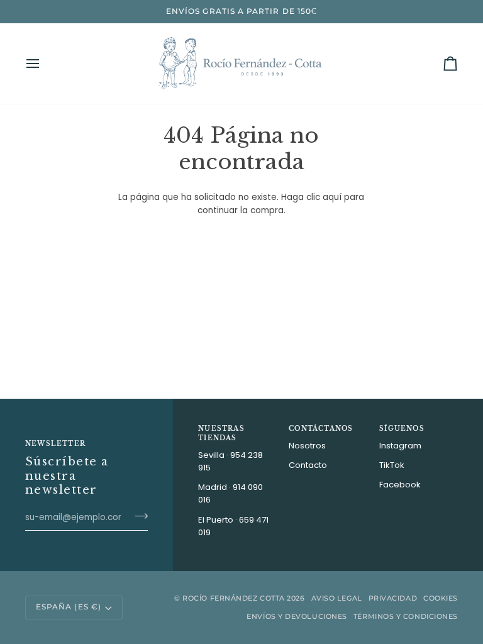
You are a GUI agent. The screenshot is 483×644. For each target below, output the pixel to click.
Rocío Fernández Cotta (233, 598)
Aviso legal (336, 598)
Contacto (308, 465)
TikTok (391, 465)
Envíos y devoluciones (297, 616)
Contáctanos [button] (321, 429)
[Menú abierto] (44, 63)
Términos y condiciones (405, 616)
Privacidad (393, 598)
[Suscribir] (137, 516)
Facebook (400, 485)
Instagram (400, 446)
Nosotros (307, 446)
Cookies (440, 598)
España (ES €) (68, 606)
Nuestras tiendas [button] (221, 433)
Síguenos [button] (402, 429)
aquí (332, 197)
